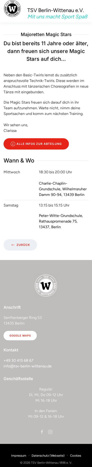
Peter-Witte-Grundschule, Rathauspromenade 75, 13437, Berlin (61, 221)
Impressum (18, 455)
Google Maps (20, 335)
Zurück (23, 245)
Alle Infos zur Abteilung (39, 144)
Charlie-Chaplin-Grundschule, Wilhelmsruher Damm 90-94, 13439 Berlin (63, 189)
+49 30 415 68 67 (18, 360)
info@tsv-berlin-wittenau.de (28, 366)
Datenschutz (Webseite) (48, 455)
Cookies (75, 455)
